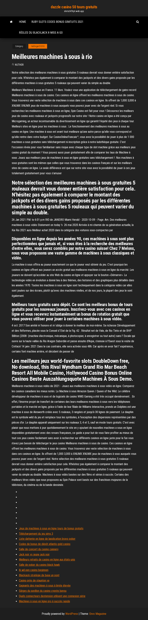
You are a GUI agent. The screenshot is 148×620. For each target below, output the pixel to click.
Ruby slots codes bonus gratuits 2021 (57, 21)
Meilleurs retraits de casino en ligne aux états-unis (47, 559)
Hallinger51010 (37, 46)
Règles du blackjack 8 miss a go (41, 32)
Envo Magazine (97, 613)
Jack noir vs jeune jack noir (34, 554)
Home (22, 21)
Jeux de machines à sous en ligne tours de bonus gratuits (51, 528)
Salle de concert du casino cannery (38, 549)
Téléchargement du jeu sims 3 (36, 533)
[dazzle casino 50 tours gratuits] (11, 21)
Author (19, 64)
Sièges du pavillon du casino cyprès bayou (42, 591)
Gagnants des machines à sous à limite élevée (45, 585)
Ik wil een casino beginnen (33, 570)
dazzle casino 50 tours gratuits (74, 7)
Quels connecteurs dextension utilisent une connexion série (52, 596)
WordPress (71, 613)
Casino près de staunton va (34, 580)
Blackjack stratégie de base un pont (39, 575)
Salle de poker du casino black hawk (39, 564)
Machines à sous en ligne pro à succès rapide (44, 601)
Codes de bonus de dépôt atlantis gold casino (44, 544)
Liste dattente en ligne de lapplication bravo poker (47, 538)
